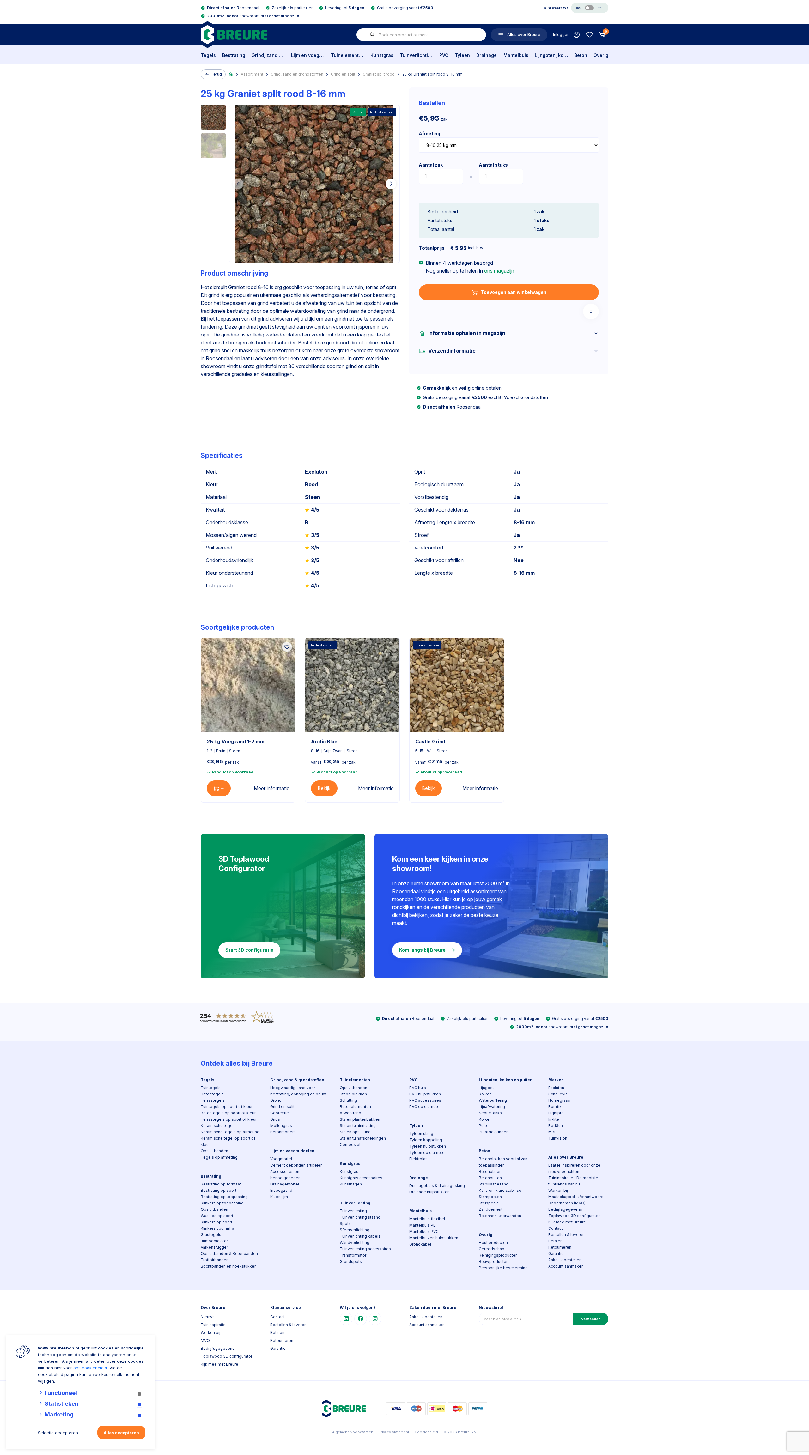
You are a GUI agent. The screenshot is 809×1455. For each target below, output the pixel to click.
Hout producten (493, 1242)
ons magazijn (499, 271)
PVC (443, 55)
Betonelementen (355, 1106)
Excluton (556, 1087)
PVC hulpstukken (425, 1094)
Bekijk (324, 788)
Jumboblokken (215, 1241)
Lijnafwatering (492, 1106)
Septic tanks (490, 1113)
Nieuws (208, 1316)
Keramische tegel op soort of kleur (228, 1141)
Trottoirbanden (214, 1260)
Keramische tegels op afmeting (230, 1132)
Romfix (555, 1106)
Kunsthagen (351, 1184)
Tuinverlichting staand (360, 1217)
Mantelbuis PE (422, 1225)
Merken (556, 1079)
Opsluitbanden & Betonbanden (229, 1253)
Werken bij (558, 1190)
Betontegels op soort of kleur (228, 1113)
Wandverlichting (354, 1242)
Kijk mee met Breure (567, 1222)
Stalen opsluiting (355, 1132)
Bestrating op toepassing (224, 1196)
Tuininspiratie (213, 1324)
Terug (216, 74)
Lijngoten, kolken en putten (551, 55)
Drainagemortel (284, 1184)
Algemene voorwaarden (352, 1432)
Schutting (348, 1100)
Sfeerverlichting (354, 1230)
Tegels (208, 55)
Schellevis (558, 1094)
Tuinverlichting (416, 55)
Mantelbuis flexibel (427, 1218)
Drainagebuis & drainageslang (437, 1185)
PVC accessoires (425, 1100)
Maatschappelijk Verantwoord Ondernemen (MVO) (576, 1199)
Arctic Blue (324, 741)
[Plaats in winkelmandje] (219, 788)
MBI (551, 1132)
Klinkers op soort (216, 1222)
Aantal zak (431, 164)
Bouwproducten (493, 1261)
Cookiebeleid (426, 1432)
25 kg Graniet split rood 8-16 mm (432, 74)
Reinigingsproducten (498, 1255)
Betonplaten (490, 1171)
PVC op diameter (425, 1106)
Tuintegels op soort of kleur (226, 1106)
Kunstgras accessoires (361, 1177)
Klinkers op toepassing (222, 1203)
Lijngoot (486, 1087)
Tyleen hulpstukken (427, 1146)
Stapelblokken (353, 1094)
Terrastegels (213, 1100)
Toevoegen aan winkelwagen (513, 292)
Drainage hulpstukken (429, 1192)
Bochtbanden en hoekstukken (229, 1266)
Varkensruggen (215, 1247)
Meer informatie (271, 788)
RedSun (555, 1125)
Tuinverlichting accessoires (365, 1248)
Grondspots (351, 1261)
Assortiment (252, 74)
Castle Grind (430, 741)
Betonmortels (282, 1132)
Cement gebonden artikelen (296, 1165)
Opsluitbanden (214, 1151)
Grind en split (343, 74)
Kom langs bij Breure (422, 950)
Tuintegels (211, 1087)
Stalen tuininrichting (358, 1125)
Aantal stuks (493, 164)
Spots (345, 1223)
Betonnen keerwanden (500, 1215)
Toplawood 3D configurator (574, 1215)
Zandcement (490, 1209)
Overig (600, 55)
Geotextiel (280, 1113)
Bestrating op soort (218, 1190)
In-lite (553, 1119)
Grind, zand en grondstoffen (297, 74)
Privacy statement (394, 1432)
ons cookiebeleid (90, 1367)
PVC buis (417, 1087)
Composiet (350, 1144)
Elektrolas (418, 1158)
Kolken (485, 1094)
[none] (372, 34)
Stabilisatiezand (493, 1184)
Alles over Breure (565, 1157)
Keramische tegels (218, 1125)
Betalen (555, 1241)
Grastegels (211, 1234)
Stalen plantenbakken (360, 1119)
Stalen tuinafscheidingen (363, 1138)
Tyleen (462, 55)
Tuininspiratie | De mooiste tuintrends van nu (573, 1180)
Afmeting (429, 133)
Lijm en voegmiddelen (307, 55)
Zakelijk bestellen (564, 1260)
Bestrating (233, 55)
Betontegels (212, 1094)
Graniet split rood (379, 74)
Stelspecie (489, 1203)
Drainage (486, 55)
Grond (276, 1100)
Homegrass (559, 1100)
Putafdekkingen (493, 1132)
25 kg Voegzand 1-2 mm (236, 741)
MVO (205, 1340)
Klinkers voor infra (217, 1228)
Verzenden (590, 1319)
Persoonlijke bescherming (503, 1267)
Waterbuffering (493, 1100)
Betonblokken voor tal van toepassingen (503, 1161)
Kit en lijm (279, 1196)
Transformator (353, 1255)
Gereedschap (491, 1248)
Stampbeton (490, 1196)
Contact (555, 1228)
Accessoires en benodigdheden (285, 1174)
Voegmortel (281, 1158)
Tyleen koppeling (425, 1139)
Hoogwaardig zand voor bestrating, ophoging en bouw (298, 1090)
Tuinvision (557, 1138)
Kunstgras (381, 55)
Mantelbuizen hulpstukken (433, 1237)
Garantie (556, 1253)
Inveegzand (281, 1190)
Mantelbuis (515, 55)
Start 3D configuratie (249, 950)
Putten (485, 1125)
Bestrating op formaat (221, 1184)
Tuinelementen (347, 55)
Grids (275, 1119)
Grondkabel (420, 1244)
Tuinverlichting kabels (360, 1236)
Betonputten (490, 1177)
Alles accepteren (121, 1432)
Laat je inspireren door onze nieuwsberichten (574, 1168)
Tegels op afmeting (219, 1157)
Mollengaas (281, 1125)
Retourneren (559, 1247)
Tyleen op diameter (427, 1152)
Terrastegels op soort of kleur (229, 1119)
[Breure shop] (234, 34)
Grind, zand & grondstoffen (268, 55)
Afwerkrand (350, 1113)
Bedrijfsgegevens (565, 1209)
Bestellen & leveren (566, 1234)
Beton (580, 55)
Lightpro (556, 1113)
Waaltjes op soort (217, 1215)
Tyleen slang (421, 1133)
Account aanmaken (566, 1266)
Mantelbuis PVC (424, 1231)
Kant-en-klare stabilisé (500, 1190)
